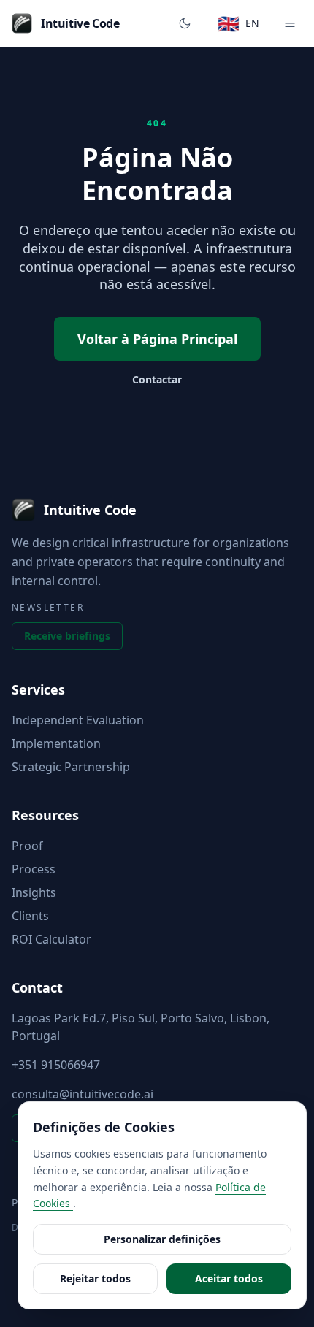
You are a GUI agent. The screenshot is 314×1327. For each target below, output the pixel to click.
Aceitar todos (229, 1278)
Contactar (157, 379)
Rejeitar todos (95, 1278)
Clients (30, 916)
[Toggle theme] (184, 23)
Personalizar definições (162, 1239)
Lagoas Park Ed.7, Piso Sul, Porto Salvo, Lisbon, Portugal (140, 1027)
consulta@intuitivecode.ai (82, 1094)
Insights (34, 892)
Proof (27, 846)
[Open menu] (289, 23)
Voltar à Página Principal (157, 339)
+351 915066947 (56, 1065)
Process (33, 869)
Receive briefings (67, 636)
